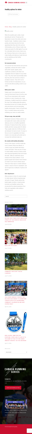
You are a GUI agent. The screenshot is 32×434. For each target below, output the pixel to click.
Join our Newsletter (13, 387)
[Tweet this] (7, 18)
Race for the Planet (11, 245)
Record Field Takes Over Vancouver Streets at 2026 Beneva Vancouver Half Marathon (16, 220)
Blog (10, 27)
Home (6, 27)
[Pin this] (12, 18)
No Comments (14, 14)
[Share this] (6, 18)
